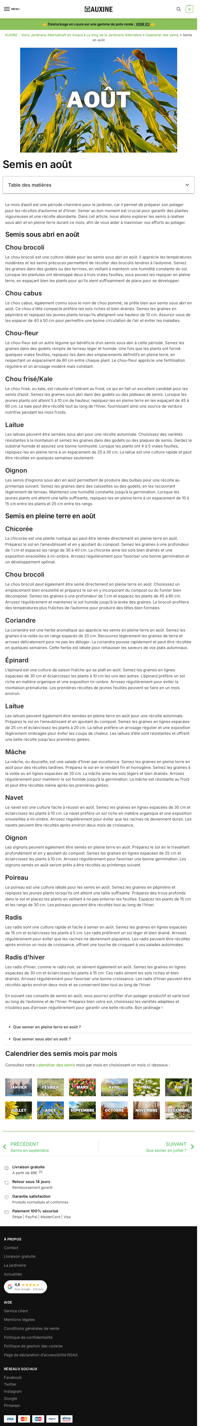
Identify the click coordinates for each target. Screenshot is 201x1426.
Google (10, 1398)
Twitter (10, 1384)
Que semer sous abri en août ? (42, 1038)
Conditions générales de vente (31, 1328)
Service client (16, 1311)
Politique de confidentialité (28, 1337)
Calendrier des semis (162, 35)
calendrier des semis (55, 1064)
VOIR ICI (143, 24)
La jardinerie (15, 1265)
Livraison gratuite (19, 1256)
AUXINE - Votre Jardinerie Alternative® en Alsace (44, 35)
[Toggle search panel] (178, 9)
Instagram (13, 1391)
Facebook (13, 1377)
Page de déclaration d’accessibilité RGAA (41, 1355)
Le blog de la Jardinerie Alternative (114, 35)
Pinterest (12, 1405)
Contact (11, 1247)
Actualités (13, 1274)
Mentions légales (19, 1319)
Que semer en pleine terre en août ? (47, 1026)
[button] (189, 9)
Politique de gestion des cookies (33, 1346)
